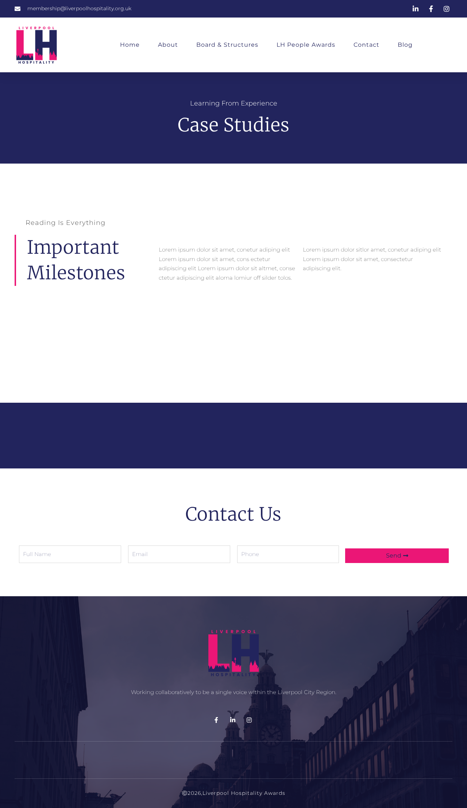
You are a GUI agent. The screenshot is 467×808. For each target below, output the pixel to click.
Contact (366, 44)
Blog (405, 44)
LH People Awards (306, 44)
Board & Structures (227, 44)
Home (130, 44)
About (168, 44)
